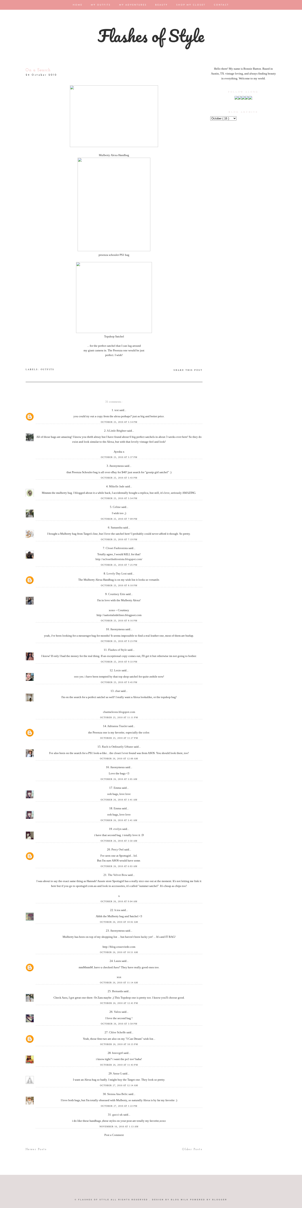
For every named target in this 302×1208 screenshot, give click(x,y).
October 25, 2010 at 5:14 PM (119, 422)
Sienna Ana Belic (117, 1094)
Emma (118, 787)
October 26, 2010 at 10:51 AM (119, 952)
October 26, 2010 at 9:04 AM (119, 901)
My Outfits (101, 5)
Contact (221, 5)
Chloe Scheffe (117, 1032)
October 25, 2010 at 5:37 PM (119, 457)
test (117, 410)
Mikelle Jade (117, 486)
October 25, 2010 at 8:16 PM (119, 620)
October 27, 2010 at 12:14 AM (119, 1085)
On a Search (38, 70)
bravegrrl (118, 1053)
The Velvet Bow (118, 875)
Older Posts (192, 1149)
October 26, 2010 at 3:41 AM (119, 799)
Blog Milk (180, 1200)
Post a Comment (114, 1135)
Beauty (162, 5)
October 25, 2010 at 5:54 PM (119, 498)
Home (78, 5)
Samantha (117, 527)
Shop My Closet (191, 5)
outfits (47, 369)
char (118, 691)
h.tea (118, 910)
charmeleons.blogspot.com (119, 712)
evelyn (117, 829)
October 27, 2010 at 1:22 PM (119, 1106)
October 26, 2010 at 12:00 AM (119, 758)
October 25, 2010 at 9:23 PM (119, 641)
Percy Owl (117, 849)
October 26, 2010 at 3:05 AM (119, 779)
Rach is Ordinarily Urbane (118, 746)
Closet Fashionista (117, 548)
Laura (118, 961)
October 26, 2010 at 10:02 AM (119, 922)
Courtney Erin (117, 594)
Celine (117, 507)
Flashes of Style (151, 35)
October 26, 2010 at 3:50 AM (119, 841)
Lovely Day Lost (117, 573)
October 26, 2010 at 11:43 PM (119, 1065)
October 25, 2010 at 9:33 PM (119, 661)
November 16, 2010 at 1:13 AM (118, 1126)
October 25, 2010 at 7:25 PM (119, 565)
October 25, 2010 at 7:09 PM (119, 519)
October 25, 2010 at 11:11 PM (119, 717)
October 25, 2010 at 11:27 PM (119, 738)
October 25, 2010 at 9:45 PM (119, 682)
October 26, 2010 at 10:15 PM (119, 1044)
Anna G (117, 1073)
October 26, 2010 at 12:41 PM (119, 1003)
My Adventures (133, 5)
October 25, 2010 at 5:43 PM (119, 478)
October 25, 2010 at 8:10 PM (119, 585)
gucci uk (117, 1114)
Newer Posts (36, 1149)
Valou (118, 1011)
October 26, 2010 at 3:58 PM (119, 1023)
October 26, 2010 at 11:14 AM (119, 982)
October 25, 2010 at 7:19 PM (119, 539)
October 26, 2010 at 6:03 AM (119, 866)
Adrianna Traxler (117, 726)
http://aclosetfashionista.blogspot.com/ (119, 559)
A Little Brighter (117, 430)
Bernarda (118, 991)
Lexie (118, 670)
